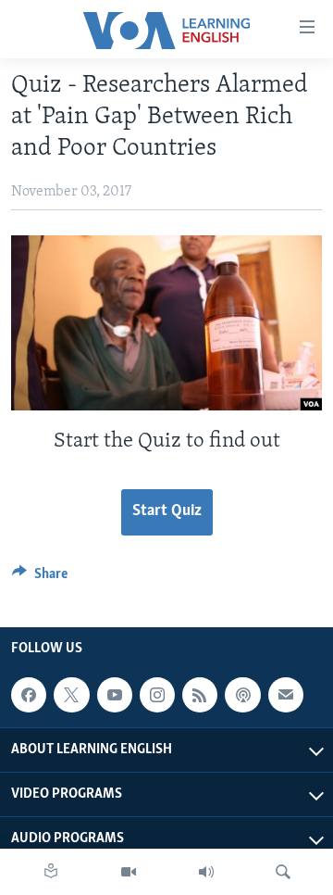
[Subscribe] (285, 694)
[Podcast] (242, 694)
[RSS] (199, 694)
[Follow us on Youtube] (114, 694)
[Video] (128, 872)
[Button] (40, 578)
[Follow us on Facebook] (28, 694)
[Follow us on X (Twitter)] (71, 694)
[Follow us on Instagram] (157, 694)
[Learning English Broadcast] (206, 872)
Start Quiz (167, 511)
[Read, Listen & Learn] (51, 872)
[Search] (283, 872)
